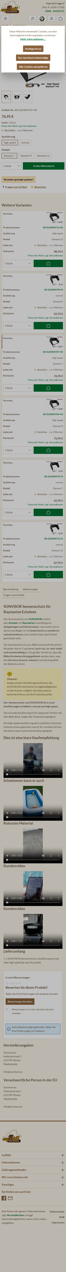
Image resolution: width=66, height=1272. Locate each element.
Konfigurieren (33, 48)
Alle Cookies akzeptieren (33, 66)
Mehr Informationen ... (33, 39)
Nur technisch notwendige (33, 57)
